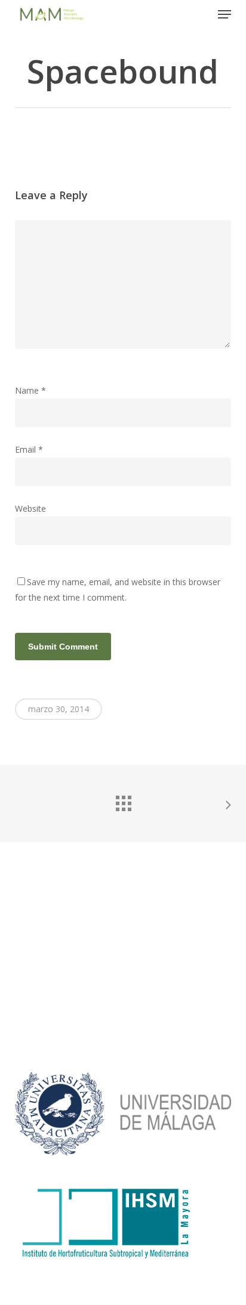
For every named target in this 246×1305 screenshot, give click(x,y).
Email (29, 449)
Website (30, 508)
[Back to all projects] (123, 800)
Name (30, 390)
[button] (224, 14)
